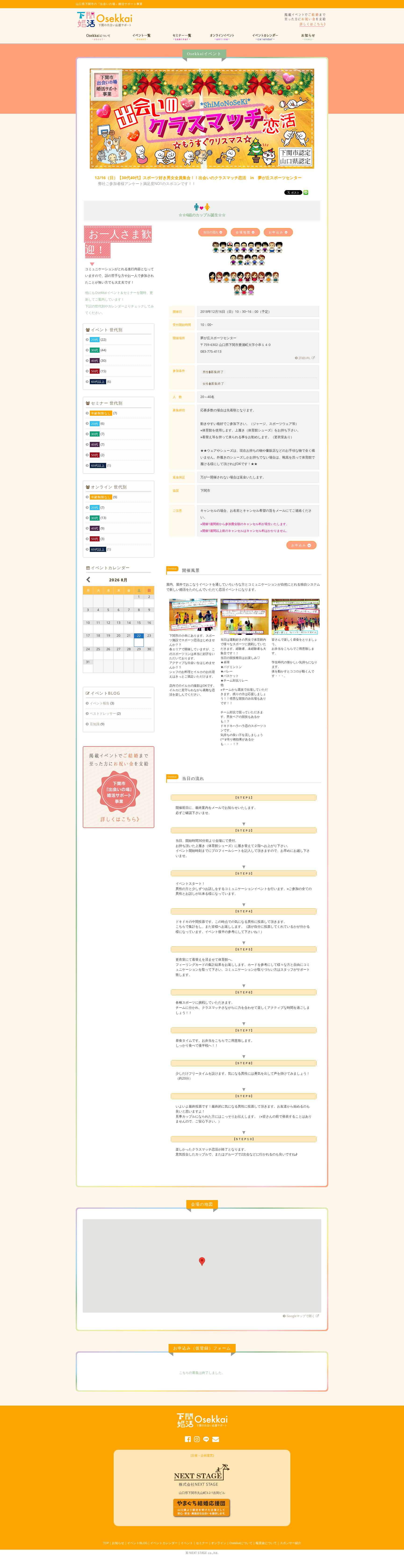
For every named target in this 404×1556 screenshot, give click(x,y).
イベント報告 (99, 703)
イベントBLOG (137, 1543)
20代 (94, 339)
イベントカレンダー (164, 1543)
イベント (187, 1543)
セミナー (202, 1543)
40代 (94, 361)
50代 (94, 371)
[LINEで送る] (305, 192)
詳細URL (304, 358)
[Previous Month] (88, 580)
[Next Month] (149, 580)
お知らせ (118, 1543)
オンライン (218, 1543)
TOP (106, 1543)
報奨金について (266, 1543)
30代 (94, 350)
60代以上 (98, 382)
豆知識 (95, 724)
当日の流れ (210, 232)
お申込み (276, 232)
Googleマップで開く (301, 1316)
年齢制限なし (101, 413)
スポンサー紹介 (290, 1543)
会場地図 (243, 232)
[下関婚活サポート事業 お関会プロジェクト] (105, 27)
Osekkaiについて (240, 1543)
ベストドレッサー (103, 713)
